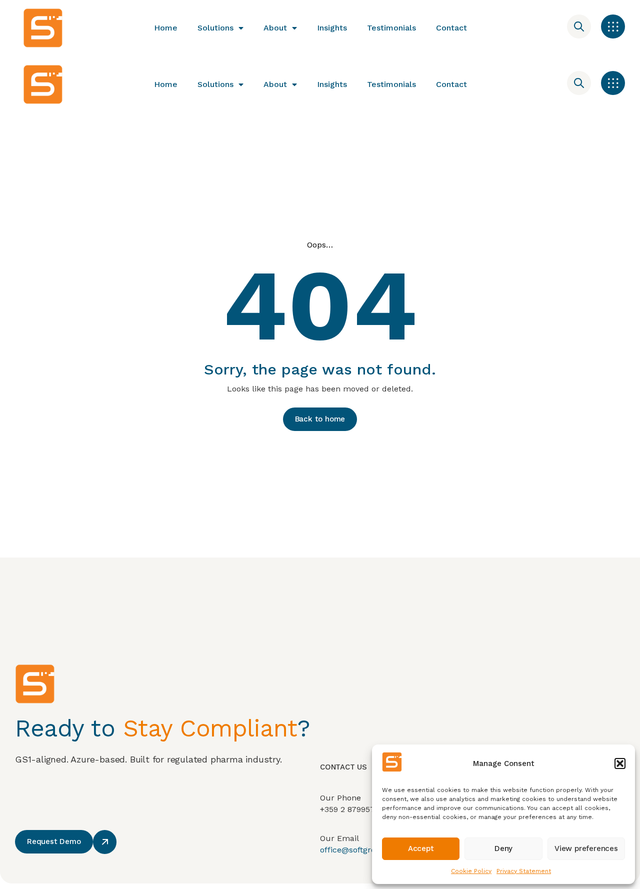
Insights (332, 27)
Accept (421, 848)
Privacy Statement (523, 871)
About (275, 27)
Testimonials (391, 27)
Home (166, 27)
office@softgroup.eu (359, 849)
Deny (503, 848)
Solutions (216, 27)
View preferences (586, 848)
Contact (451, 27)
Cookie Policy (471, 871)
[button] (620, 763)
